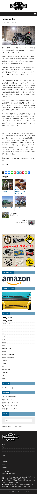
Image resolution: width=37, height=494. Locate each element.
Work (3, 378)
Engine (4, 342)
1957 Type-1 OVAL (7, 318)
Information (5, 360)
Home (3, 444)
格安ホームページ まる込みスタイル (12, 427)
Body (3, 330)
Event (3, 345)
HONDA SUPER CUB (8, 357)
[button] (35, 13)
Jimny (3, 366)
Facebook (4, 467)
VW (3, 375)
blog (3, 327)
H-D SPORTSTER (7, 348)
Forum (3, 464)
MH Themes (28, 492)
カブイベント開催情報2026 (9, 396)
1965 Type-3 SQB (7, 321)
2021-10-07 (6, 22)
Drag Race (5, 336)
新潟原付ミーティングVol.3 (9, 409)
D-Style (14, 22)
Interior (4, 363)
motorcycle (5, 372)
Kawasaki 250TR (6, 369)
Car (3, 333)
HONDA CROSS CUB (8, 354)
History (4, 351)
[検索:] (19, 420)
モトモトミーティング (8, 400)
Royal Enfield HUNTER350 (9, 406)
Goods (3, 455)
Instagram (4, 461)
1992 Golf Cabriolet (7, 324)
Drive (3, 339)
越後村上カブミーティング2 (10, 403)
